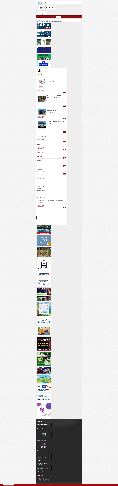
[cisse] (44, 56)
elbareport (39, 160)
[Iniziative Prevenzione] (44, 343)
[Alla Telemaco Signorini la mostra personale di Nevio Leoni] (42, 124)
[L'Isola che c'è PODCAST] (44, 264)
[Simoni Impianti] (44, 279)
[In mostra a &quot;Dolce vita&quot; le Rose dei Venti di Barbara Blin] (42, 83)
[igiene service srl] (44, 358)
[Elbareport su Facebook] (42, 444)
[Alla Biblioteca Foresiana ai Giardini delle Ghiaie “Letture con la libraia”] (42, 112)
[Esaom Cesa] (44, 63)
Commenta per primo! (40, 91)
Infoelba (41, 483)
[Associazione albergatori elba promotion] (44, 42)
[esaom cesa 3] (44, 229)
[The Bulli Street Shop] (44, 330)
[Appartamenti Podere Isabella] (44, 409)
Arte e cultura (42, 90)
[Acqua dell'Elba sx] (42, 2)
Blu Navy (39, 144)
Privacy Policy (40, 457)
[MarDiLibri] (44, 49)
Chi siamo (39, 454)
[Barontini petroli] (44, 370)
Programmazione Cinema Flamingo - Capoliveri (45, 176)
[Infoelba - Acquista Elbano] (44, 309)
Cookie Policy (46, 457)
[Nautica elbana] (44, 397)
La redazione (39, 455)
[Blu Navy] (44, 25)
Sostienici (46, 455)
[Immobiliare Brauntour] (44, 240)
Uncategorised (42, 139)
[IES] (44, 294)
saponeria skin (40, 152)
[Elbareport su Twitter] (45, 444)
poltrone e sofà (40, 168)
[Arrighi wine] (44, 251)
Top (36, 482)
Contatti (46, 454)
